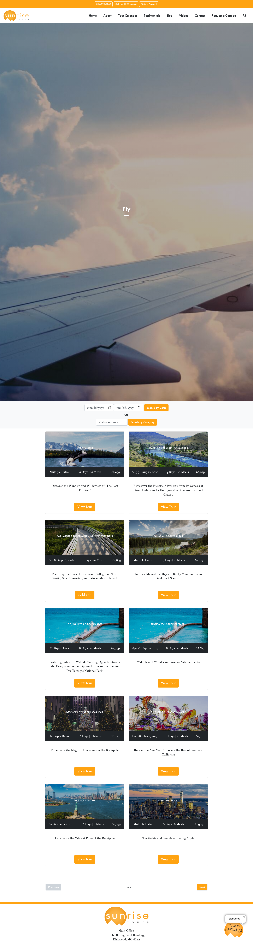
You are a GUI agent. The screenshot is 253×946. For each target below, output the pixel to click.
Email (77, 449)
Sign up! (126, 506)
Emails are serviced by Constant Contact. (108, 497)
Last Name (80, 478)
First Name (80, 464)
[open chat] (235, 929)
